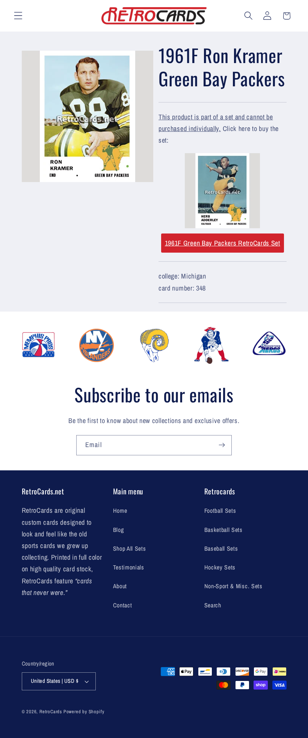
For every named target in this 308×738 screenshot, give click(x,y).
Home (120, 510)
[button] (18, 16)
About (120, 586)
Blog (118, 530)
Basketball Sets (223, 530)
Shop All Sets (129, 548)
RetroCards (50, 711)
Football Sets (220, 510)
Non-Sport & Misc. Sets (233, 586)
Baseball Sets (221, 548)
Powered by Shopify (83, 711)
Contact (122, 605)
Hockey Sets (220, 567)
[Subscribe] (221, 445)
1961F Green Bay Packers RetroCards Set (222, 243)
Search (212, 605)
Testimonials (128, 567)
